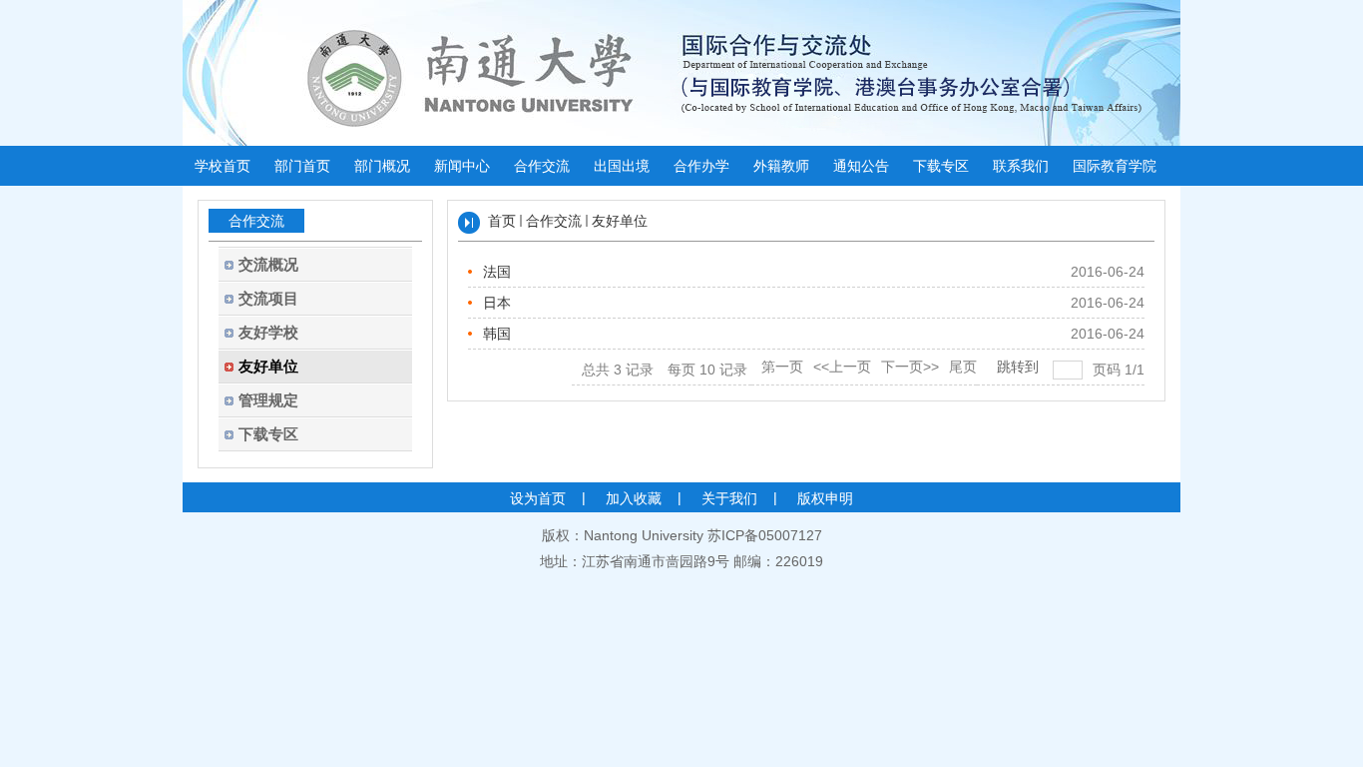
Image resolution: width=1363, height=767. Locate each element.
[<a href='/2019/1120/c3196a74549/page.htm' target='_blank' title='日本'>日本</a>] (481, 303)
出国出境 (622, 166)
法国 (497, 272)
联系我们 (1021, 166)
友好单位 (620, 221)
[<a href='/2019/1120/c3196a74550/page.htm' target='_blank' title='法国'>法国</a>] (481, 272)
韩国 (497, 334)
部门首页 (302, 166)
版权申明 (825, 498)
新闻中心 (462, 166)
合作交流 (542, 166)
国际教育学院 (1114, 166)
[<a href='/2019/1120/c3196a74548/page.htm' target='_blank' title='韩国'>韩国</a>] (481, 334)
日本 (497, 303)
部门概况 (382, 166)
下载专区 (941, 166)
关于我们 (729, 498)
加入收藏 (634, 498)
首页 (502, 221)
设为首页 (538, 498)
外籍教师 (781, 166)
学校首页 (222, 166)
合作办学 (701, 166)
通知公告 (861, 166)
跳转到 (1020, 367)
